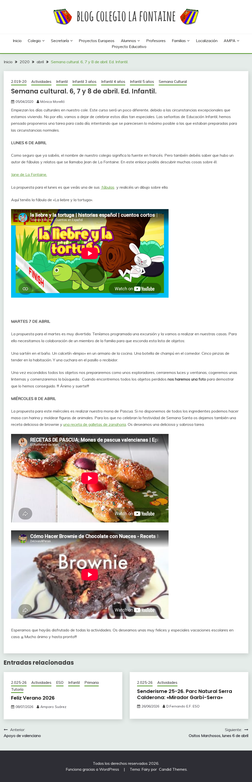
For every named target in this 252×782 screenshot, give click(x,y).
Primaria (91, 682)
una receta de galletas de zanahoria (94, 424)
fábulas (107, 187)
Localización (207, 40)
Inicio (17, 40)
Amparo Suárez (53, 707)
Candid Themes (173, 769)
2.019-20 (19, 81)
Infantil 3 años (84, 81)
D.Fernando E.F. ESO (183, 706)
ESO (59, 682)
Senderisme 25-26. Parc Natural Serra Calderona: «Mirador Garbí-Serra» (184, 694)
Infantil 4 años (113, 81)
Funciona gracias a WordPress (93, 769)
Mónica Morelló (52, 101)
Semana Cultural (173, 81)
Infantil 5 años (142, 81)
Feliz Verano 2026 (33, 697)
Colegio (34, 40)
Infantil (62, 81)
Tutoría (17, 689)
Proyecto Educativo (129, 46)
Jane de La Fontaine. (29, 174)
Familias (179, 40)
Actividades (41, 81)
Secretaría (60, 40)
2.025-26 (19, 682)
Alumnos (128, 40)
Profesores (156, 40)
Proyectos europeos (96, 40)
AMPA (230, 40)
